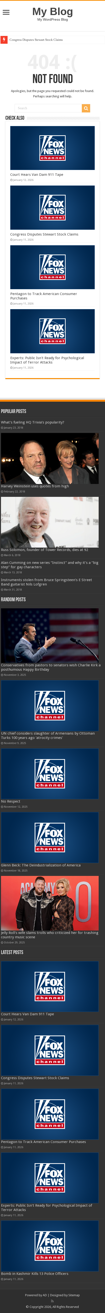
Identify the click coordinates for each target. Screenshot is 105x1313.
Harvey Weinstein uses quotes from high (35, 486)
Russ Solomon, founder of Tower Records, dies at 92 (44, 550)
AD (45, 1295)
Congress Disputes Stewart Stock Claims (36, 40)
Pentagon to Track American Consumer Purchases (43, 1142)
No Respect (10, 801)
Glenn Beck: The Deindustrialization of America (41, 865)
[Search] (86, 108)
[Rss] (52, 1301)
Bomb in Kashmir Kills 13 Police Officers (34, 1273)
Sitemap (74, 1295)
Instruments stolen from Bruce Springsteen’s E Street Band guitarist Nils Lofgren (46, 582)
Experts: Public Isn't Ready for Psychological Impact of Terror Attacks (47, 360)
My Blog (52, 11)
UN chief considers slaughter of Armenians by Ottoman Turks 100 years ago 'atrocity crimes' (48, 735)
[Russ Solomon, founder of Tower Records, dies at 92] (49, 522)
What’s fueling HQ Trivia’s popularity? (32, 422)
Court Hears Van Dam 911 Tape (36, 174)
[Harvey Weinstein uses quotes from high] (49, 458)
